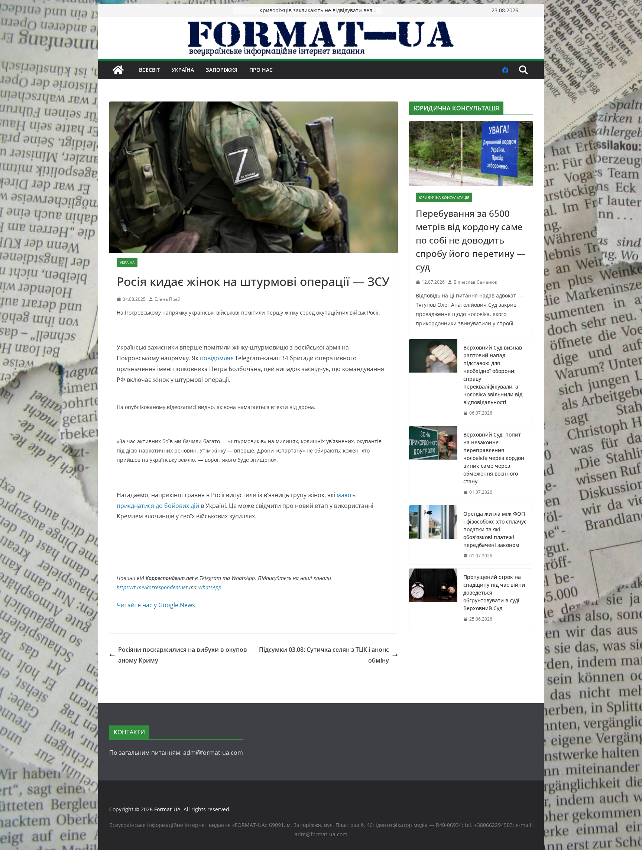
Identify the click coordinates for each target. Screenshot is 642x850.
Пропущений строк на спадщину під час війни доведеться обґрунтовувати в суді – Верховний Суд (494, 592)
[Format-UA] (118, 70)
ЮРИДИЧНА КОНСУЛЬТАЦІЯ (444, 197)
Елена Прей (168, 299)
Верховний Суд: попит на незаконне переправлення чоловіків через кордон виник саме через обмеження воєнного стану (493, 458)
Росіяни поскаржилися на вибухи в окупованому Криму (182, 654)
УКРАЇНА (183, 69)
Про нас (261, 69)
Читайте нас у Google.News (156, 605)
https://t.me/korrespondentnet (152, 587)
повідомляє (216, 358)
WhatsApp (209, 587)
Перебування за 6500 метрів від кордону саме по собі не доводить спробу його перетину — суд (470, 240)
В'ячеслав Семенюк (475, 282)
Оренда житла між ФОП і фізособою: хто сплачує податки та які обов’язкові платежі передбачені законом (494, 529)
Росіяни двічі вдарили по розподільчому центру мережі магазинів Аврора (320, 10)
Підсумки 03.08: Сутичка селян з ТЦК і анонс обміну (324, 654)
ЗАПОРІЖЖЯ (221, 69)
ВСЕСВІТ (149, 69)
